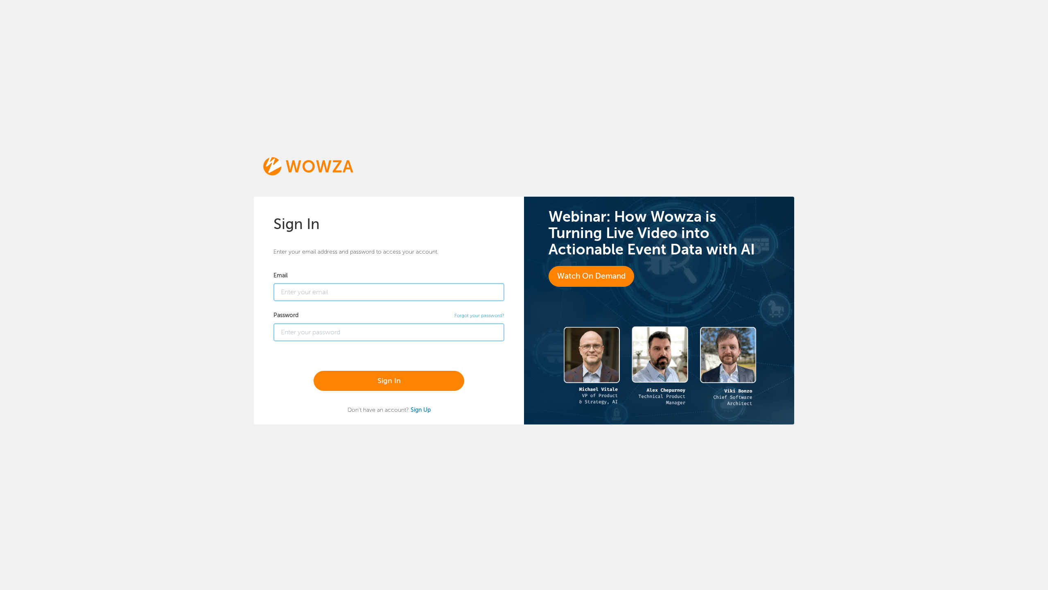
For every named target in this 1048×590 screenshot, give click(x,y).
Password (285, 315)
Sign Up (421, 409)
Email (280, 275)
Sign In (389, 381)
